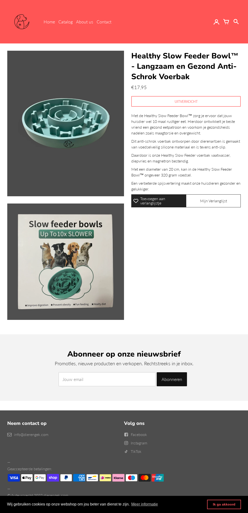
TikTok (136, 451)
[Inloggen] (216, 21)
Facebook (139, 434)
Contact (104, 21)
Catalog (65, 21)
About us (84, 21)
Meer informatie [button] (144, 504)
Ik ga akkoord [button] (224, 504)
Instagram (139, 443)
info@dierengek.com (31, 434)
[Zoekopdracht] (236, 21)
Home (49, 21)
